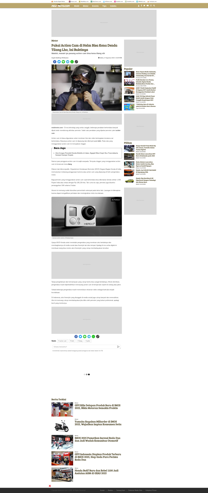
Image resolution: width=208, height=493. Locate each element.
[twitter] (59, 61)
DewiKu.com (119, 1)
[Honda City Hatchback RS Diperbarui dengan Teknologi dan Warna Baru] (129, 181)
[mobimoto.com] (61, 5)
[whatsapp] (72, 61)
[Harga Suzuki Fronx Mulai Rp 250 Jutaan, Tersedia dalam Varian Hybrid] (129, 148)
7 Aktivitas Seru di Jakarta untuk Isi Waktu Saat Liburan (146, 105)
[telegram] (68, 61)
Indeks (113, 6)
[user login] (138, 6)
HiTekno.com (108, 1)
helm (99, 141)
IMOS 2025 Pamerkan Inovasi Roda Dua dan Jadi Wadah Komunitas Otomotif (97, 439)
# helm (72, 341)
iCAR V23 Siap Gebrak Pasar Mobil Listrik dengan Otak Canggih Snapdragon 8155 (145, 98)
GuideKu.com (130, 1)
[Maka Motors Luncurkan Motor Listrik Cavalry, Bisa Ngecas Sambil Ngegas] (129, 164)
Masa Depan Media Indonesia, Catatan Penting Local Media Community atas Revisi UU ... (146, 74)
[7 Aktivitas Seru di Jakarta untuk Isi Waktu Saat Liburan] (129, 107)
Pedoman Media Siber (135, 490)
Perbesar (117, 67)
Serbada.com (153, 1)
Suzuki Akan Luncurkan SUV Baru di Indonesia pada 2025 (145, 155)
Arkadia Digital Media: (59, 1)
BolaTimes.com (97, 1)
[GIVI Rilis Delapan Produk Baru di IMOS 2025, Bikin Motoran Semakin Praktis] (62, 409)
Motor (85, 6)
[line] (63, 61)
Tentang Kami (120, 490)
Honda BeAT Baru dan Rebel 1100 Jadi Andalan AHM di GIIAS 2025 (96, 472)
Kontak (102, 490)
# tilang (80, 341)
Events (95, 6)
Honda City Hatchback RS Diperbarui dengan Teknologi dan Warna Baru (146, 180)
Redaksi (110, 490)
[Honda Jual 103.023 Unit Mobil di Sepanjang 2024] (129, 172)
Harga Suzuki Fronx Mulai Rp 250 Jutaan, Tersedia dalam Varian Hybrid (146, 148)
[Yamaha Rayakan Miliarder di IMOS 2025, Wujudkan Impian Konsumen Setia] (62, 426)
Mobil (76, 6)
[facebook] (55, 61)
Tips (104, 6)
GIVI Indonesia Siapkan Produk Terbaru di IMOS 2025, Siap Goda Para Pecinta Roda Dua (98, 456)
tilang (70, 164)
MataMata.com (85, 1)
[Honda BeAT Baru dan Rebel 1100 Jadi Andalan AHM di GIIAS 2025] (62, 475)
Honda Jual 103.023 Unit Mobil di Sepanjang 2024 (146, 171)
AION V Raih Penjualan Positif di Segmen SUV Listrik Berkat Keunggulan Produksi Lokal (146, 90)
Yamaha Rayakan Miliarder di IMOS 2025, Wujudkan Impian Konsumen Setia (98, 423)
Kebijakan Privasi (151, 490)
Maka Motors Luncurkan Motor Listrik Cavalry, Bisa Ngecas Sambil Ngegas (145, 164)
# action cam (62, 341)
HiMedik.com (141, 1)
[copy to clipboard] (76, 61)
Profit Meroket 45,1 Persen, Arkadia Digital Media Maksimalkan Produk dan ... (145, 82)
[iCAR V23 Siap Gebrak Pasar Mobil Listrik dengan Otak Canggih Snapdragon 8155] (129, 98)
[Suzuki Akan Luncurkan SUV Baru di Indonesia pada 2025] (129, 156)
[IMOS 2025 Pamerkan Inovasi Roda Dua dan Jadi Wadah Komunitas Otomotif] (62, 442)
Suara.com (74, 1)
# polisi (88, 341)
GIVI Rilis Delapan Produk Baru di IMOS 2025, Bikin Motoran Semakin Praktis (97, 406)
